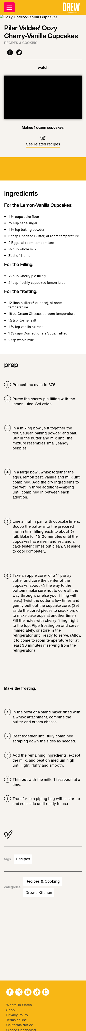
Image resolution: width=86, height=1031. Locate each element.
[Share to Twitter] (19, 52)
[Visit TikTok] (36, 992)
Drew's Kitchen (38, 892)
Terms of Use (16, 1019)
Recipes (23, 859)
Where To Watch (19, 1004)
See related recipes (43, 144)
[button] (71, 7)
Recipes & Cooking (21, 42)
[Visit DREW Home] (71, 7)
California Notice (19, 1024)
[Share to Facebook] (10, 52)
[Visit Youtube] (28, 992)
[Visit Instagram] (19, 992)
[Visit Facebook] (10, 992)
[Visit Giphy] (45, 992)
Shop (10, 1009)
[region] (43, 97)
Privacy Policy (17, 1014)
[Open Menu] (9, 7)
